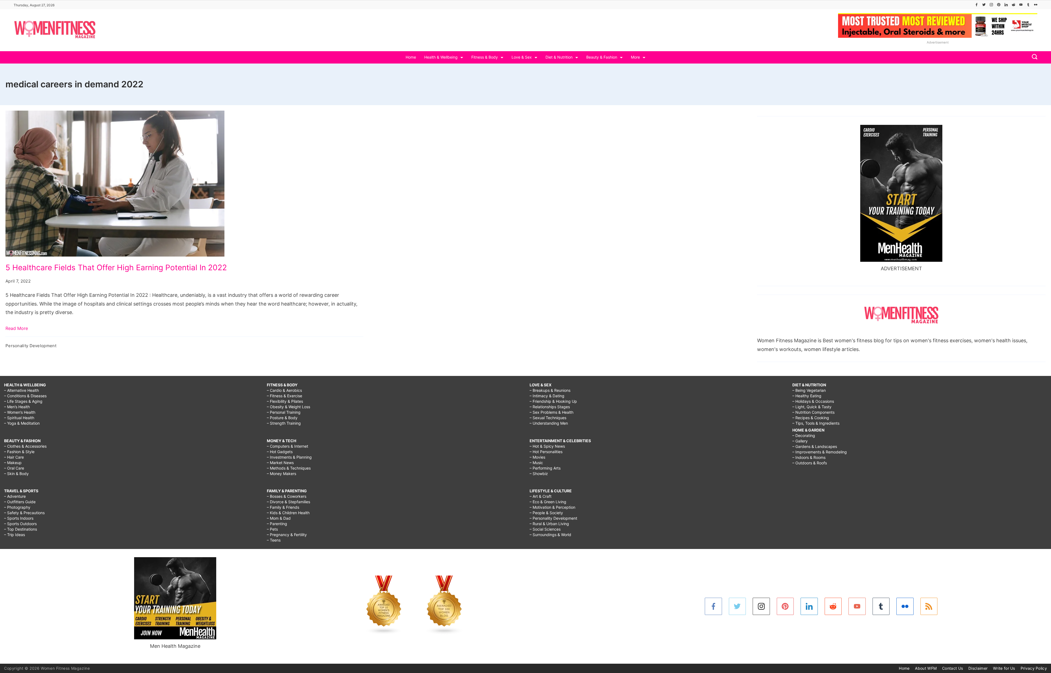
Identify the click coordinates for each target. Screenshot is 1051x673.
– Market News (280, 462)
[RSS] (929, 606)
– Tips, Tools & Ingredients (815, 423)
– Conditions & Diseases (25, 395)
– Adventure (15, 496)
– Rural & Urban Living (549, 523)
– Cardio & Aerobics (284, 390)
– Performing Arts (545, 468)
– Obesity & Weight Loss (288, 406)
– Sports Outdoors (20, 523)
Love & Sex (522, 57)
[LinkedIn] (1006, 4)
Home (411, 57)
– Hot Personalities (546, 451)
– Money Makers (281, 473)
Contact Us (952, 668)
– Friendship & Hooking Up (553, 401)
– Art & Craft (541, 496)
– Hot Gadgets (280, 451)
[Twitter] (984, 4)
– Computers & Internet (287, 446)
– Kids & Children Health (288, 512)
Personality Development (30, 345)
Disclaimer (978, 668)
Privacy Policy (1034, 668)
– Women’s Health (19, 412)
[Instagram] (991, 4)
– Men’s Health (17, 406)
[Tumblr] (1028, 4)
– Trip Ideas (14, 534)
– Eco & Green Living (548, 501)
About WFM (926, 668)
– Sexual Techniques (548, 417)
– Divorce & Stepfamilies (288, 501)
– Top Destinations (20, 529)
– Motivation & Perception (552, 507)
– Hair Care (14, 457)
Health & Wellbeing (441, 57)
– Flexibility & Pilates (285, 401)
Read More (16, 328)
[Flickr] (1035, 4)
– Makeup (13, 462)
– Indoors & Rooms (808, 457)
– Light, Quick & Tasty (811, 406)
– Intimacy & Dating (547, 395)
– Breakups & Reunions (550, 390)
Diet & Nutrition (559, 57)
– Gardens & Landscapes (814, 446)
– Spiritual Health (19, 417)
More (635, 57)
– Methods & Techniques (289, 468)
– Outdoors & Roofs (809, 463)
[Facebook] (976, 4)
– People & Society (546, 512)
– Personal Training (284, 412)
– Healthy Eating (806, 395)
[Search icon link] (1033, 57)
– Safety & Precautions (24, 512)
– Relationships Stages (550, 406)
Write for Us (1004, 668)
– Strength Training (284, 423)
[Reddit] (1013, 4)
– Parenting (277, 523)
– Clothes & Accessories (25, 446)
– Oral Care (14, 468)
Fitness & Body (484, 57)
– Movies (537, 457)
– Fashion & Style (19, 451)
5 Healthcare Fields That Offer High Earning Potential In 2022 (116, 267)
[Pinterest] (998, 4)
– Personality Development (553, 518)
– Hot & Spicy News (547, 446)
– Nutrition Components (813, 412)
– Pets (272, 529)
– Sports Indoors (18, 518)
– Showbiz (539, 473)
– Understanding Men (549, 423)
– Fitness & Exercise (284, 395)
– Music (536, 462)
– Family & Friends (283, 507)
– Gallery (800, 441)
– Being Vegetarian (809, 390)
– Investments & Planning (289, 457)
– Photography (17, 507)
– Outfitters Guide (20, 501)
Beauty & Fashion (601, 57)
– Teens (274, 540)
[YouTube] (1021, 4)
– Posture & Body (282, 417)
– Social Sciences (545, 529)
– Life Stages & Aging (23, 401)
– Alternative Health (21, 390)
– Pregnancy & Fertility (287, 534)
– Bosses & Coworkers (286, 496)
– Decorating (803, 435)
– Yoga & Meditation (22, 423)
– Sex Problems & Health (551, 412)
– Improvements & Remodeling (819, 452)
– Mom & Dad (279, 518)
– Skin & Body (16, 473)
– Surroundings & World (550, 534)
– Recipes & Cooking (810, 417)
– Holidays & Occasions (813, 401)
